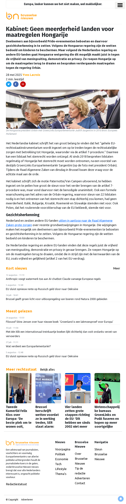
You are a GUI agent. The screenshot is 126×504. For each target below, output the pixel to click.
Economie (61, 459)
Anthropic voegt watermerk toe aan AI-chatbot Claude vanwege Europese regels (53, 278)
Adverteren (82, 478)
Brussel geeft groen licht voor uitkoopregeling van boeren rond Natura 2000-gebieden (56, 299)
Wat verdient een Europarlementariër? (28, 346)
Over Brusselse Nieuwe (81, 458)
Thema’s (60, 473)
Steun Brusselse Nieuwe (100, 454)
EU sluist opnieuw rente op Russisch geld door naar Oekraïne (42, 289)
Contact (80, 483)
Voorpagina (62, 449)
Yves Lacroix (31, 74)
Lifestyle (61, 468)
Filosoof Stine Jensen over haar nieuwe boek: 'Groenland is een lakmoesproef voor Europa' (59, 321)
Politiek (60, 454)
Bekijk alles (47, 369)
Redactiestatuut (16, 484)
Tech (58, 464)
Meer (116, 268)
